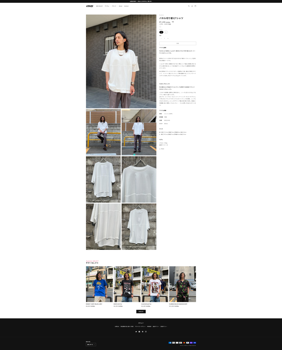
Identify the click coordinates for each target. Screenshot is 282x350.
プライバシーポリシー (140, 326)
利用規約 (149, 326)
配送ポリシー (164, 326)
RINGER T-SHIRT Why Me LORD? (94, 304)
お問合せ (117, 326)
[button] (188, 6)
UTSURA (185, 345)
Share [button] (162, 149)
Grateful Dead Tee (146, 304)
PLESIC (161, 15)
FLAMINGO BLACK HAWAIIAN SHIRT (178, 304)
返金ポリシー (156, 326)
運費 (170, 24)
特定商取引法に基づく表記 (127, 326)
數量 (160, 35)
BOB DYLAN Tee (118, 304)
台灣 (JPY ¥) (90, 344)
